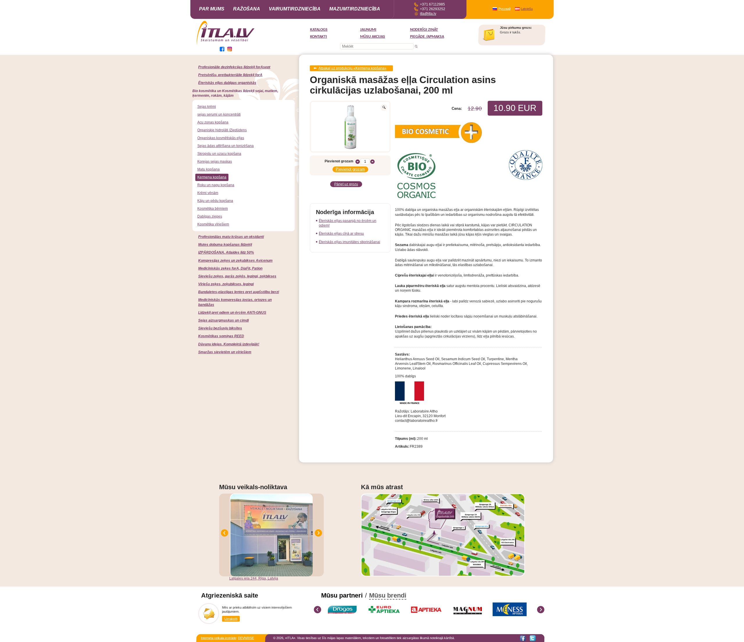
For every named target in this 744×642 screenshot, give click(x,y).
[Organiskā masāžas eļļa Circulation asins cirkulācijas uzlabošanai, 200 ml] (350, 126)
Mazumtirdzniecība (354, 8)
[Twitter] (532, 638)
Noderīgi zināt (424, 30)
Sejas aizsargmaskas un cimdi (223, 320)
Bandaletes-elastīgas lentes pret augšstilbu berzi (238, 292)
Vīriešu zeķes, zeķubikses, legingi (226, 284)
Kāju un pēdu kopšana (215, 201)
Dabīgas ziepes (209, 216)
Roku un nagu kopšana (215, 185)
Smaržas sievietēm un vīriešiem (224, 352)
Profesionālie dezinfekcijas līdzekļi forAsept (234, 67)
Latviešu (527, 8)
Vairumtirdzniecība (295, 8)
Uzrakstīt (230, 619)
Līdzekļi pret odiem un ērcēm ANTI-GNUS (232, 313)
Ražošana (246, 8)
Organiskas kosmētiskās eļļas (220, 138)
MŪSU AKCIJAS (372, 37)
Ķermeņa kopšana (211, 177)
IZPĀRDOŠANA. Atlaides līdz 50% (226, 252)
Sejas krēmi (206, 107)
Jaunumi (368, 30)
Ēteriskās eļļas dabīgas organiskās (227, 83)
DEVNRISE (246, 638)
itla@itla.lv (428, 14)
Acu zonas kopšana (212, 122)
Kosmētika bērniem (212, 209)
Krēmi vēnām (207, 193)
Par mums (211, 8)
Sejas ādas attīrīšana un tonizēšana (225, 146)
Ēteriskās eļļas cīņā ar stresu (341, 234)
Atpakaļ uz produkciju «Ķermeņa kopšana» (353, 68)
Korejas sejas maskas (214, 161)
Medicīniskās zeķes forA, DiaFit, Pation (230, 268)
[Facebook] (522, 638)
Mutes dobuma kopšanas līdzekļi (225, 245)
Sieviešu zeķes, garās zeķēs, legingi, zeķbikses (237, 276)
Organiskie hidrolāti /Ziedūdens (222, 130)
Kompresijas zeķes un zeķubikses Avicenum (235, 261)
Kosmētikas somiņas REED (221, 336)
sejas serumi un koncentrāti (219, 114)
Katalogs (319, 30)
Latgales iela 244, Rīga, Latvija (253, 578)
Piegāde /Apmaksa (427, 37)
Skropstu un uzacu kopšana (219, 154)
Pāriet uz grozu (346, 184)
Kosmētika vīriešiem (213, 224)
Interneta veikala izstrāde (218, 638)
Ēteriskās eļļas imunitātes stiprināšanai (349, 242)
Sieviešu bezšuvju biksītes (220, 328)
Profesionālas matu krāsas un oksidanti (231, 237)
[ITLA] (225, 44)
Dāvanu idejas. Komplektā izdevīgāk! (228, 344)
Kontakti (318, 37)
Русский (504, 8)
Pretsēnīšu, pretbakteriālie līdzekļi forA (230, 75)
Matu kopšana (208, 169)
